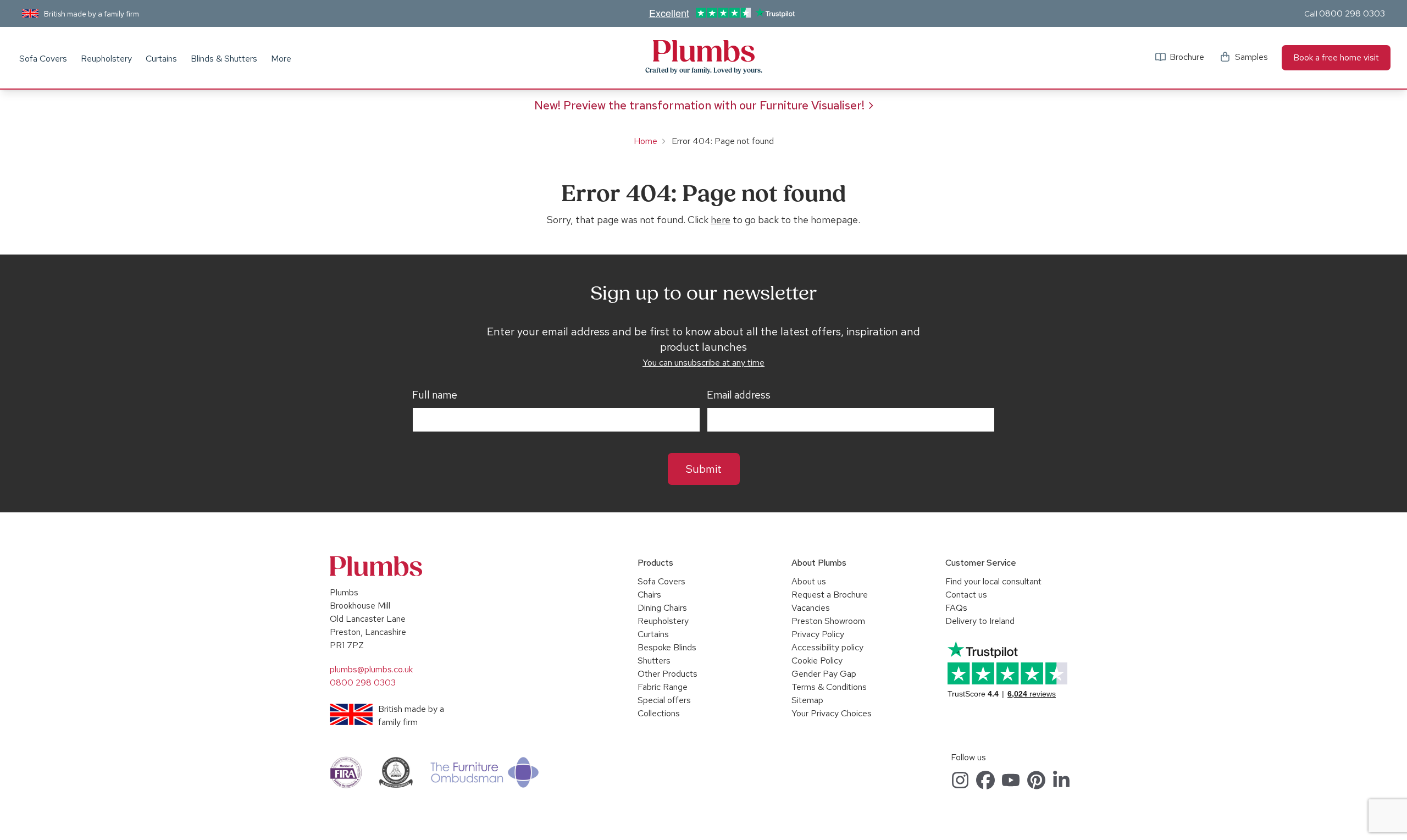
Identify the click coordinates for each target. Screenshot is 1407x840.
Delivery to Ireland (980, 621)
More (281, 58)
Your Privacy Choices (831, 713)
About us (808, 581)
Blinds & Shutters (224, 58)
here (720, 219)
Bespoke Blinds (667, 647)
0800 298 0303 (1352, 13)
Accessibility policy (827, 647)
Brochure (1187, 57)
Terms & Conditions (829, 687)
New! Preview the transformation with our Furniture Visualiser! (699, 105)
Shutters (654, 660)
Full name (434, 395)
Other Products (667, 673)
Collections (659, 713)
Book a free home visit (1336, 57)
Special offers (664, 700)
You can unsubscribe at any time (703, 362)
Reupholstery (106, 58)
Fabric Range (663, 687)
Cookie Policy (817, 660)
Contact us (966, 594)
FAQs (956, 608)
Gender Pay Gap (823, 673)
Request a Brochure (829, 594)
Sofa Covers (43, 58)
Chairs (649, 594)
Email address (739, 395)
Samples (1251, 57)
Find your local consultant (993, 581)
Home (645, 141)
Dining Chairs (662, 608)
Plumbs (703, 51)
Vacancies (810, 608)
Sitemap (807, 700)
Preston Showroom (828, 621)
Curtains (161, 58)
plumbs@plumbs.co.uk (371, 669)
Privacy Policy (817, 634)
